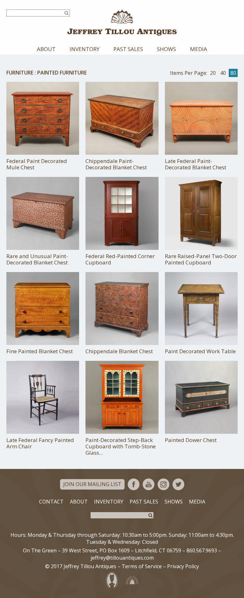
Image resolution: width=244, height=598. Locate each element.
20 (213, 72)
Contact (51, 501)
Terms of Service (142, 566)
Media (198, 49)
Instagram (163, 484)
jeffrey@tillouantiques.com (122, 557)
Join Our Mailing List (92, 484)
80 (233, 72)
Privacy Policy (183, 566)
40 (223, 72)
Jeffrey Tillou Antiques (122, 23)
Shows (166, 49)
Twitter (178, 484)
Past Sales (128, 49)
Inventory (84, 49)
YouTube (148, 484)
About (46, 49)
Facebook (133, 484)
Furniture (19, 72)
